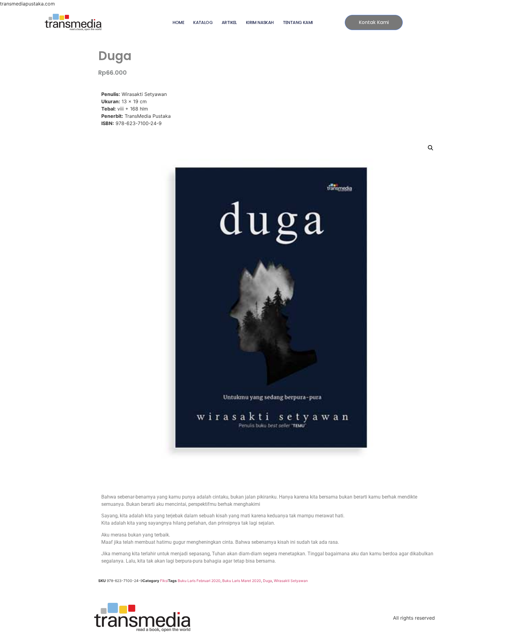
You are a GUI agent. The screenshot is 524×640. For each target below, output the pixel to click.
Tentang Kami (298, 22)
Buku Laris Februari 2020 (199, 580)
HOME (178, 22)
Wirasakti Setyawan (291, 580)
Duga (267, 580)
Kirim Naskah (260, 22)
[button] (430, 147)
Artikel (229, 22)
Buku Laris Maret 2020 (241, 580)
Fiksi (164, 580)
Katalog (203, 22)
